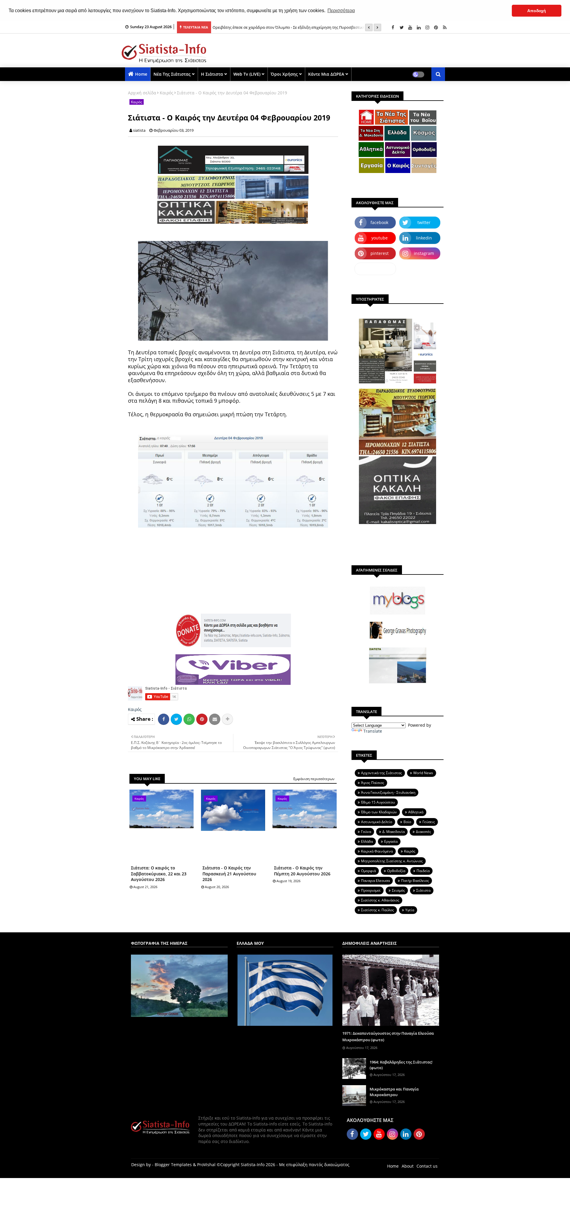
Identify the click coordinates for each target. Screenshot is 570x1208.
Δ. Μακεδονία (393, 831)
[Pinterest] (202, 719)
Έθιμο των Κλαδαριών (379, 812)
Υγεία (409, 909)
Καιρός (166, 93)
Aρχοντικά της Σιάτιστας (381, 772)
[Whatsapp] (189, 719)
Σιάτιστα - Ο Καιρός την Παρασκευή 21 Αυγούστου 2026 (229, 873)
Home (141, 74)
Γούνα (366, 831)
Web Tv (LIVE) (246, 74)
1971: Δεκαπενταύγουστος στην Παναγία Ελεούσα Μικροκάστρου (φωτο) (388, 1036)
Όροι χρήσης (284, 74)
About (408, 1166)
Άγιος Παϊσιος (372, 782)
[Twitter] (176, 719)
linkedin (424, 238)
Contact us (427, 1166)
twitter (423, 222)
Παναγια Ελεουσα (375, 880)
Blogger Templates (173, 1164)
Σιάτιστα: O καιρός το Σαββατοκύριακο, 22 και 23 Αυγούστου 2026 (158, 873)
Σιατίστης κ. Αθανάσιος (380, 900)
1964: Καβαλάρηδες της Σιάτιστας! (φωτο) (401, 1064)
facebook (379, 222)
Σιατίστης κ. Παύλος (377, 909)
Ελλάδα (367, 841)
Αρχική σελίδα (142, 93)
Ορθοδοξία (396, 870)
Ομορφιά (368, 870)
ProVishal (206, 1164)
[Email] (214, 719)
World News (423, 772)
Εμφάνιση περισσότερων (314, 778)
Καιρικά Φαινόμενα (377, 851)
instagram (424, 253)
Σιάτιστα (423, 890)
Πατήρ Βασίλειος (415, 880)
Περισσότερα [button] (341, 10)
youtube (379, 238)
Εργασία (391, 841)
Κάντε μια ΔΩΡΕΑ (326, 74)
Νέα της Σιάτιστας (172, 74)
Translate (372, 731)
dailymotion (375, 269)
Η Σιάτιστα (212, 74)
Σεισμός (398, 890)
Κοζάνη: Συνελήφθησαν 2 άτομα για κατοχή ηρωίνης (259, 27)
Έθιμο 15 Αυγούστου (378, 802)
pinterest (379, 253)
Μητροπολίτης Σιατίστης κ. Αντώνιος (392, 860)
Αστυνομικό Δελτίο (376, 821)
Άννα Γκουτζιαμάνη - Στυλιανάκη (388, 792)
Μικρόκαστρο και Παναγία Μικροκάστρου (394, 1091)
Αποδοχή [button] (536, 10)
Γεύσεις (428, 821)
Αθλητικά (415, 812)
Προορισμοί (371, 890)
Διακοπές (423, 831)
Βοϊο (407, 821)
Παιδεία (423, 870)
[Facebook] (163, 719)
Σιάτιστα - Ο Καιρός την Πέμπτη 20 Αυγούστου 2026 (302, 871)
